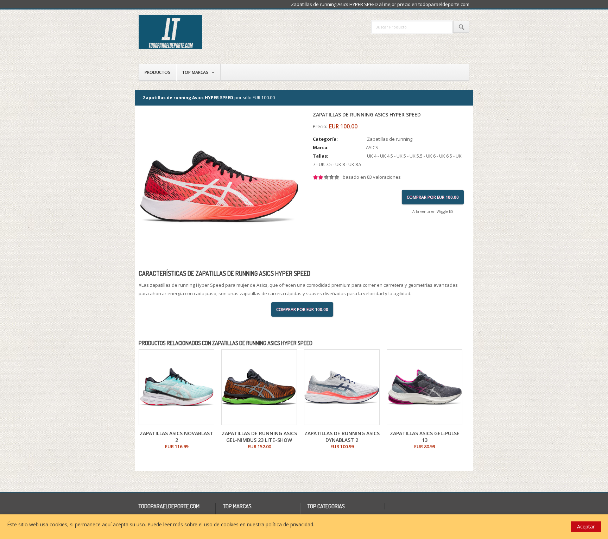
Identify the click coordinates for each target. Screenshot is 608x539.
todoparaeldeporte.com (200, 32)
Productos (157, 72)
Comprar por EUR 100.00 (433, 197)
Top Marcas (195, 72)
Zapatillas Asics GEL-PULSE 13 (425, 436)
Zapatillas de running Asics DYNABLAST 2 (342, 436)
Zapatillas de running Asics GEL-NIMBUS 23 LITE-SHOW (259, 436)
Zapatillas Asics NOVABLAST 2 (176, 436)
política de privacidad (289, 524)
